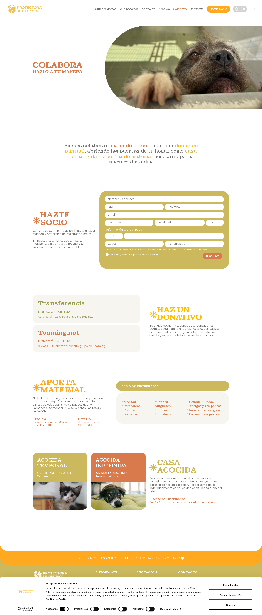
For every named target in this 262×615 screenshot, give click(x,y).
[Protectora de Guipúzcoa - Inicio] (24, 8)
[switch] (94, 609)
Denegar (230, 605)
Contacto (197, 9)
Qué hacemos (129, 9)
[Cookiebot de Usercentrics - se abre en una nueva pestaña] (25, 609)
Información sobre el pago (124, 229)
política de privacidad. (145, 254)
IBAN (111, 236)
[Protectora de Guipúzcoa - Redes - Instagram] (243, 8)
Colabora (180, 9)
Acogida (164, 9)
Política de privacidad (189, 249)
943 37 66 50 (70, 408)
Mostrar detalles (169, 609)
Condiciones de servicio (166, 249)
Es (253, 9)
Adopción (148, 9)
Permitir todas (230, 585)
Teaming (99, 346)
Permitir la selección (230, 595)
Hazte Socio (218, 9)
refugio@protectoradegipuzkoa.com (191, 502)
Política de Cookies (57, 599)
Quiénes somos (105, 9)
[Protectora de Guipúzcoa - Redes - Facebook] (237, 8)
